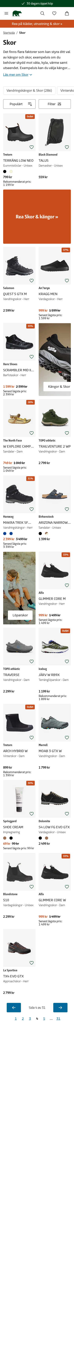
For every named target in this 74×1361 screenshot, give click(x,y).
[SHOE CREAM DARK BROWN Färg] (5, 838)
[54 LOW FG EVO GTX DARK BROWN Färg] (46, 838)
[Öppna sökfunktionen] (42, 13)
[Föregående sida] (14, 1007)
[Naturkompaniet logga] (17, 13)
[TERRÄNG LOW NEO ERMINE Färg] (11, 171)
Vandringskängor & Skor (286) (29, 90)
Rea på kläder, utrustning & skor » (37, 24)
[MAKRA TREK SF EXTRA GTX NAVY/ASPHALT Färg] (5, 533)
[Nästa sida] (60, 1007)
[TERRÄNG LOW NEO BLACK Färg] (5, 171)
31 (58, 1018)
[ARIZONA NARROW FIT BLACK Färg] (41, 533)
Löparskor (20, 615)
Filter (51, 104)
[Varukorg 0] (66, 13)
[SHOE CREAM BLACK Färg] (11, 838)
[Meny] (6, 13)
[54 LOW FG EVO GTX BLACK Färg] (41, 838)
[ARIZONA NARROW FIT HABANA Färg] (46, 533)
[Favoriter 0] (54, 13)
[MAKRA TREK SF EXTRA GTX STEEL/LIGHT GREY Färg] (11, 533)
